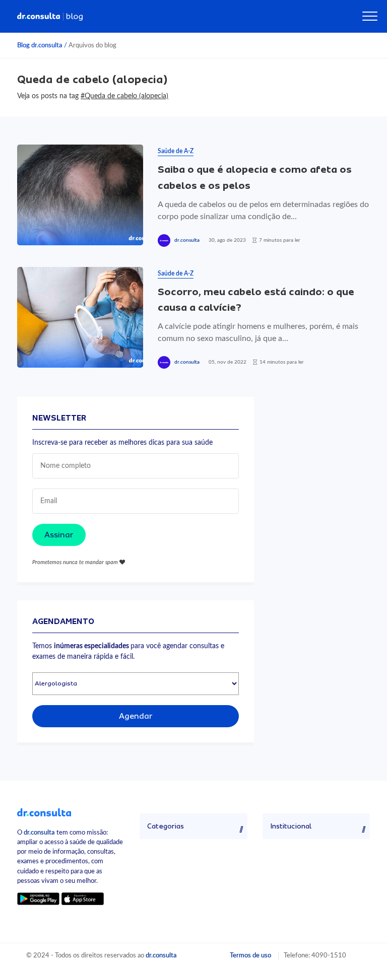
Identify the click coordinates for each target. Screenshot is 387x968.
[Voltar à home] (44, 812)
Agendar (136, 716)
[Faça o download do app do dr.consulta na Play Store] (38, 898)
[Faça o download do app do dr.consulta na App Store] (82, 898)
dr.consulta (187, 240)
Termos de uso (250, 955)
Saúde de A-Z (176, 151)
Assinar (59, 534)
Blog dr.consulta (39, 45)
